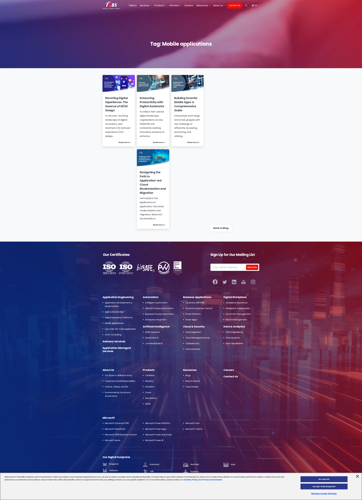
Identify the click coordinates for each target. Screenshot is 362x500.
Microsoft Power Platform (157, 423)
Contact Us (230, 376)
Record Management (236, 319)
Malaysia (113, 470)
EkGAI (147, 403)
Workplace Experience (237, 302)
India (232, 464)
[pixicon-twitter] (224, 282)
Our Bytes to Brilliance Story (118, 375)
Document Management (238, 314)
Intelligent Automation (156, 302)
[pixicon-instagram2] (253, 282)
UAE (151, 471)
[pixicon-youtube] (243, 282)
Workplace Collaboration (238, 308)
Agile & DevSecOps (114, 311)
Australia (194, 464)
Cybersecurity (192, 343)
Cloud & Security (193, 326)
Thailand (194, 471)
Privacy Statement (212, 479)
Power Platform (193, 314)
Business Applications (197, 297)
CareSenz (150, 375)
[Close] (357, 476)
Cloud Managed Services (198, 337)
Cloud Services (193, 349)
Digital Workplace (235, 297)
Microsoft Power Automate (158, 434)
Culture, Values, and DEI (116, 386)
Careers (228, 370)
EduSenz (149, 381)
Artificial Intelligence (156, 326)
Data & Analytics (234, 326)
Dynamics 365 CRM (195, 302)
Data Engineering (234, 332)
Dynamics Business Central (199, 308)
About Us (108, 370)
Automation (150, 297)
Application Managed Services (117, 349)
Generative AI (152, 337)
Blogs (188, 375)
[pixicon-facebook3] (215, 282)
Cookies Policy (191, 479)
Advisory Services (114, 341)
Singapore (113, 464)
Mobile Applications (114, 323)
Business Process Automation (159, 314)
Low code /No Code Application (120, 329)
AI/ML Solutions (152, 332)
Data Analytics (233, 337)
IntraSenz (149, 386)
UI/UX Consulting (113, 334)
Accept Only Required (324, 486)
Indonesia (154, 464)
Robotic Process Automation (159, 308)
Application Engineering (118, 297)
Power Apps (191, 319)
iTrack (148, 392)
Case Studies (192, 386)
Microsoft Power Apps (155, 429)
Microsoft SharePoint (115, 429)
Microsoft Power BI (154, 440)
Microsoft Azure (112, 440)
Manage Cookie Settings (324, 493)
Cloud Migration (193, 332)
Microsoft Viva (193, 423)
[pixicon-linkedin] (234, 282)
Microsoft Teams (194, 429)
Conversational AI (153, 343)
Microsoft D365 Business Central (121, 434)
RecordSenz (151, 398)
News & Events (193, 381)
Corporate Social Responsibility (120, 381)
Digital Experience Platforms (118, 317)
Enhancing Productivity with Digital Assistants (152, 102)
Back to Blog (221, 228)
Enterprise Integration (155, 319)
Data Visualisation (234, 343)
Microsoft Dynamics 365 (117, 423)
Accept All (324, 479)
